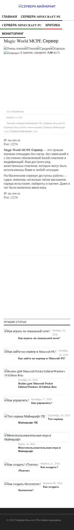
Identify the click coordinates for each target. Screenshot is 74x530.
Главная (9, 16)
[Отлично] (11, 53)
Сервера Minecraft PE (41, 16)
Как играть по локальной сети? (39, 338)
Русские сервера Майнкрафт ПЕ (24, 123)
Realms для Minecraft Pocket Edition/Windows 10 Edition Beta (37, 385)
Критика (53, 25)
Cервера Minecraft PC (22, 25)
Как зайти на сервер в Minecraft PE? (41, 358)
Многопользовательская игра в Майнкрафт (39, 449)
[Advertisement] (36, 81)
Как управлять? (41, 403)
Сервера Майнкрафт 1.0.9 (23, 131)
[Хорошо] (57, 48)
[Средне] (43, 48)
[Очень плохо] (14, 48)
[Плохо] (31, 48)
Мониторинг (13, 33)
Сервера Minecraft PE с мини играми (23, 127)
